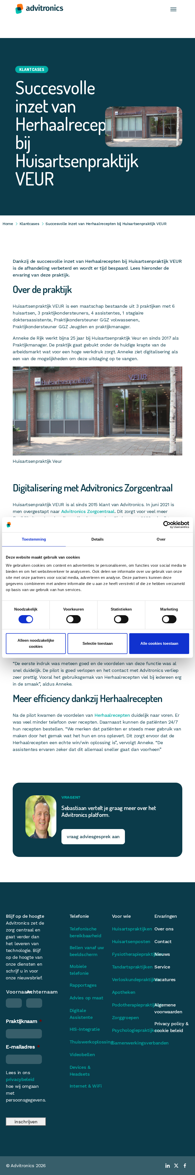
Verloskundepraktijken (129, 979)
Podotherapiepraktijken (129, 1004)
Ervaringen (165, 916)
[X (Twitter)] (176, 1165)
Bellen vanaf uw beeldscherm (87, 951)
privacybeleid (20, 1079)
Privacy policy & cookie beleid (171, 1027)
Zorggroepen (125, 1017)
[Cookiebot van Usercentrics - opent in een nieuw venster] (167, 524)
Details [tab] (97, 539)
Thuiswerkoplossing (87, 1041)
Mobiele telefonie (79, 970)
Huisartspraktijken (129, 928)
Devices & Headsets (80, 1070)
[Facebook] (185, 1165)
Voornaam (14, 992)
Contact (163, 941)
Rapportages (83, 985)
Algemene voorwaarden (168, 1008)
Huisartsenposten (129, 941)
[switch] (73, 619)
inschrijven (26, 1121)
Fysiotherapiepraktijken (129, 954)
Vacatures (165, 979)
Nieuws (162, 954)
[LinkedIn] (167, 1165)
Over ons (164, 928)
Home (8, 224)
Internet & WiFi (86, 1086)
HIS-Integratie (85, 1029)
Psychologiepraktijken (129, 1030)
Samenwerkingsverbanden (129, 1042)
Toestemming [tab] (34, 539)
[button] (173, 9)
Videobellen (82, 1054)
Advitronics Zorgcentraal (88, 511)
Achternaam (34, 992)
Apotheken (123, 992)
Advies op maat (86, 997)
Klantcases (29, 224)
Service (162, 966)
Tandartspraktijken (129, 966)
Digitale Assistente (81, 1014)
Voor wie (121, 916)
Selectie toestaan (98, 643)
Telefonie (79, 916)
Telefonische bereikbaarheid (85, 932)
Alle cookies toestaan (159, 643)
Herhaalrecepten (112, 715)
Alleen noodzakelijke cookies (36, 643)
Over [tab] (161, 539)
